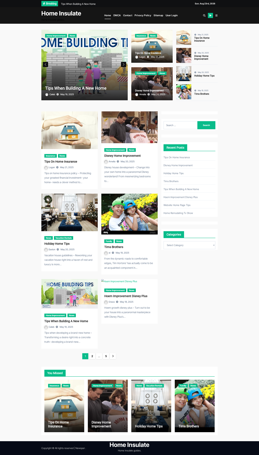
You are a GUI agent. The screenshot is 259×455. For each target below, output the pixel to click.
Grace (112, 301)
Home (107, 15)
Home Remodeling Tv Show (178, 213)
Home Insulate (61, 13)
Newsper (80, 448)
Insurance (51, 35)
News (63, 35)
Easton (52, 249)
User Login (172, 15)
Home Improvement (146, 73)
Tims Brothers (201, 93)
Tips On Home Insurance (68, 88)
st (110, 252)
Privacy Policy (143, 15)
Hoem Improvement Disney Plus (125, 296)
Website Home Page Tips (177, 205)
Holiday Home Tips (204, 75)
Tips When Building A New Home (66, 321)
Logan (52, 94)
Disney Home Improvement (149, 90)
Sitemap (158, 15)
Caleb (52, 326)
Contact (127, 15)
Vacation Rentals (63, 238)
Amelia (143, 94)
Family (109, 241)
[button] (216, 15)
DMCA (117, 15)
